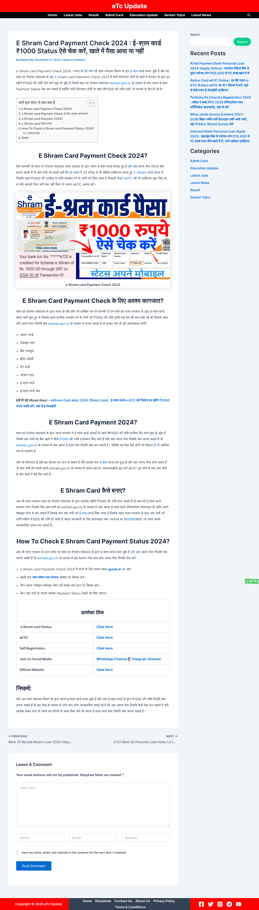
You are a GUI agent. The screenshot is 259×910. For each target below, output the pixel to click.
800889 (131, 519)
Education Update (144, 15)
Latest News (201, 15)
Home (52, 15)
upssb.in (114, 569)
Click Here (105, 637)
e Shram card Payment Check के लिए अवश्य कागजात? (55, 113)
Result (94, 15)
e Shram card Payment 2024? (42, 118)
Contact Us (123, 901)
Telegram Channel (146, 659)
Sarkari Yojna (174, 15)
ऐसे (85, 71)
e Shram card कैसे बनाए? (37, 123)
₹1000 (64, 439)
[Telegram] (229, 904)
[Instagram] (220, 904)
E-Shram (140, 172)
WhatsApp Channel (112, 659)
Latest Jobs (73, 15)
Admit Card (114, 15)
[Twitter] (211, 904)
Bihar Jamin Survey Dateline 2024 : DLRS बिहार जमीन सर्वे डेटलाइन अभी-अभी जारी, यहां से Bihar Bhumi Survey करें (218, 119)
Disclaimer (103, 901)
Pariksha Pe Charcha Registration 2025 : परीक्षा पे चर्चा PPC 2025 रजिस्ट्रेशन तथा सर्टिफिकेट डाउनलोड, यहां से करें (220, 102)
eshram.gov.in (120, 83)
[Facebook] (201, 904)
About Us (142, 901)
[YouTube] (239, 904)
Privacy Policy (164, 901)
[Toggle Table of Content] (89, 103)
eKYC (128, 178)
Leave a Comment (73, 59)
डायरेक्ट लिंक (34, 133)
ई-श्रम (133, 71)
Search (195, 34)
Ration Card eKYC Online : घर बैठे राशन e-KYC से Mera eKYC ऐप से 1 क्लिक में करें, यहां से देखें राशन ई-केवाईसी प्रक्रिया (219, 85)
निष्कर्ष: (25, 138)
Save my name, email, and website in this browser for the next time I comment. (74, 852)
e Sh (57, 77)
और (133, 552)
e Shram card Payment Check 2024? (46, 108)
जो (158, 445)
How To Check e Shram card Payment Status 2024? (58, 128)
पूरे (70, 172)
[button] (249, 15)
